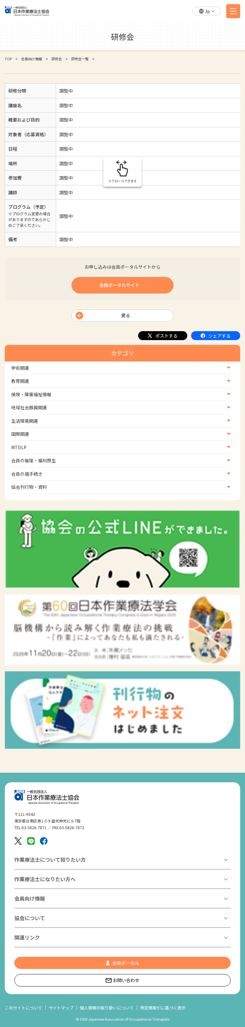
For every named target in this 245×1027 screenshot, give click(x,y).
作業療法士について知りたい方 (50, 859)
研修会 (56, 58)
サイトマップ (60, 1008)
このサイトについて (23, 1008)
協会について (29, 918)
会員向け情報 (31, 58)
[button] (206, 11)
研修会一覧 (80, 58)
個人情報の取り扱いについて (107, 1008)
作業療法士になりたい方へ (45, 879)
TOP (8, 58)
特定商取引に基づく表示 (163, 1008)
